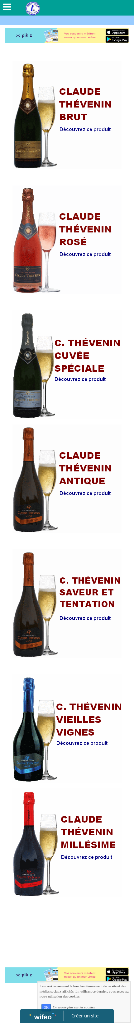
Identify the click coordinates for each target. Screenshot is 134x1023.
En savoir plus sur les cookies (74, 1007)
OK (46, 1007)
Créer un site (84, 1015)
